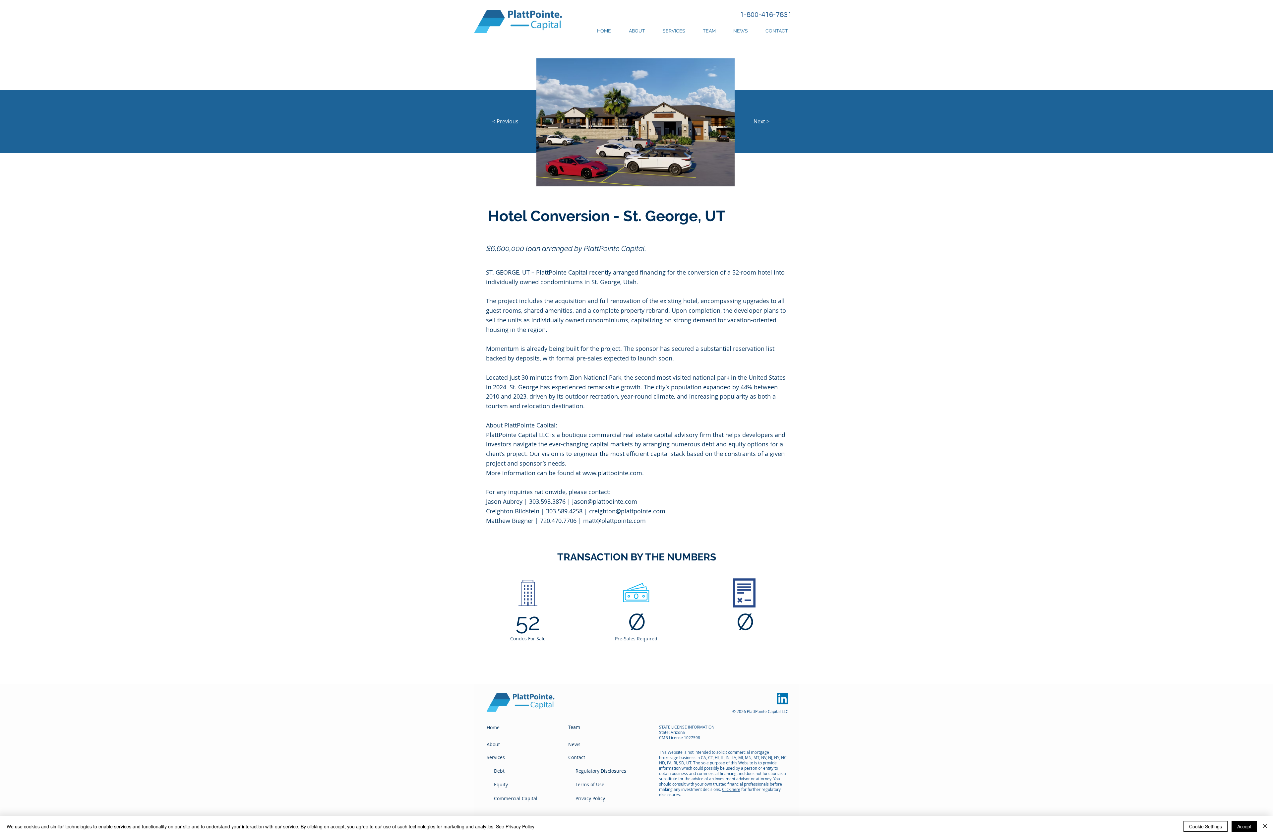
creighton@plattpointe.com (627, 511)
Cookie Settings (1205, 826)
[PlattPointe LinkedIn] (782, 698)
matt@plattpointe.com (614, 521)
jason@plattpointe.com (604, 501)
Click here (731, 789)
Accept (1244, 826)
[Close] (1265, 826)
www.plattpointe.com (612, 473)
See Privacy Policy (515, 826)
